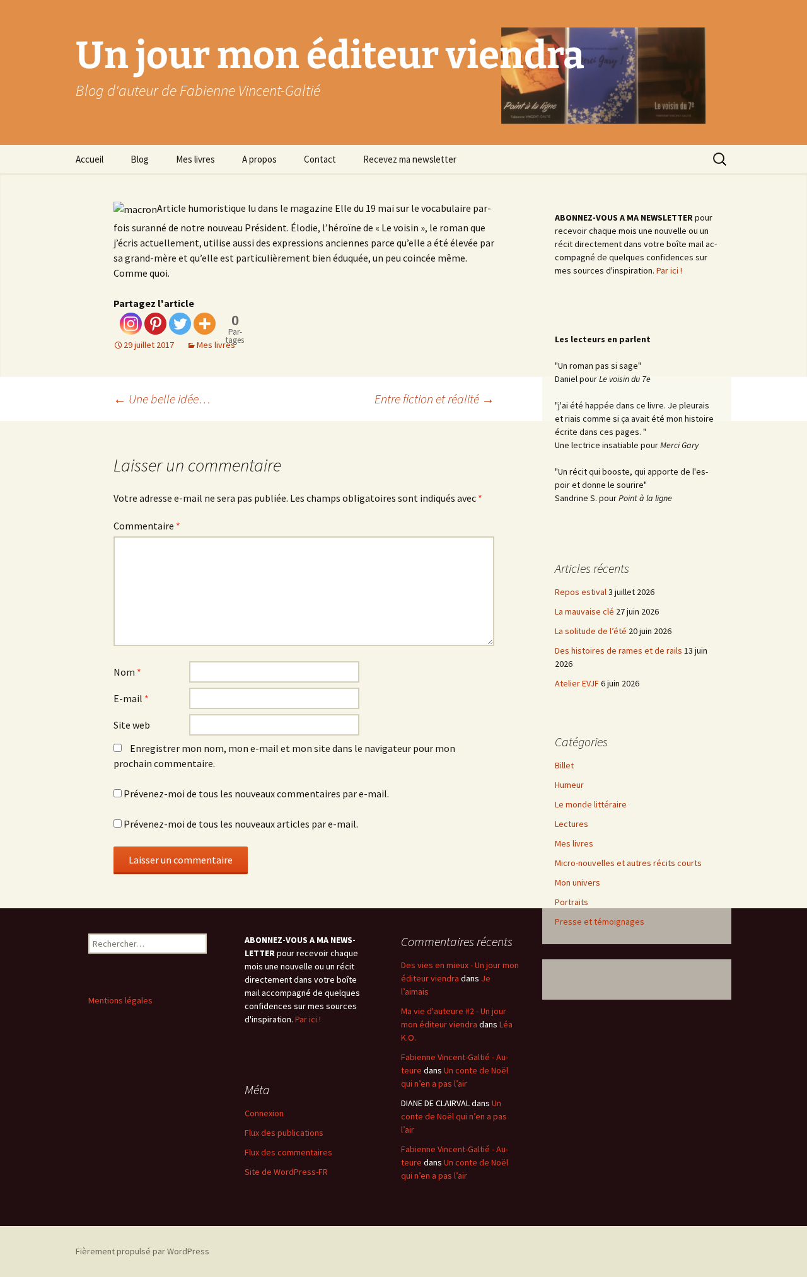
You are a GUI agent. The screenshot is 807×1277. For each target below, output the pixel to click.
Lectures (571, 823)
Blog (140, 159)
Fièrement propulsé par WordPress (142, 1251)
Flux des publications (284, 1132)
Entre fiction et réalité (434, 399)
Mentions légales (120, 1000)
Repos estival (581, 592)
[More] (205, 324)
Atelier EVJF (577, 683)
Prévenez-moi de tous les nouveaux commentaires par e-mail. (256, 793)
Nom (127, 672)
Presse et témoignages (599, 921)
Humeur (569, 784)
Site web (131, 725)
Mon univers (577, 882)
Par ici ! (669, 270)
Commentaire (146, 525)
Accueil (89, 159)
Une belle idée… (162, 399)
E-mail (131, 698)
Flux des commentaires (288, 1152)
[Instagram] (131, 324)
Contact (320, 159)
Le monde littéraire (591, 804)
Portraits (571, 902)
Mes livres (195, 159)
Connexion (264, 1113)
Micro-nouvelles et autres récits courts (628, 863)
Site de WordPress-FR (286, 1171)
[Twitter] (180, 324)
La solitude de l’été (591, 631)
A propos (259, 159)
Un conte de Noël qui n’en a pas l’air (454, 1116)
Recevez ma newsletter (409, 159)
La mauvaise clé (584, 611)
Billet (564, 765)
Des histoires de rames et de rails (618, 650)
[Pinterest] (155, 324)
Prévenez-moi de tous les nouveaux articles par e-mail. (241, 824)
